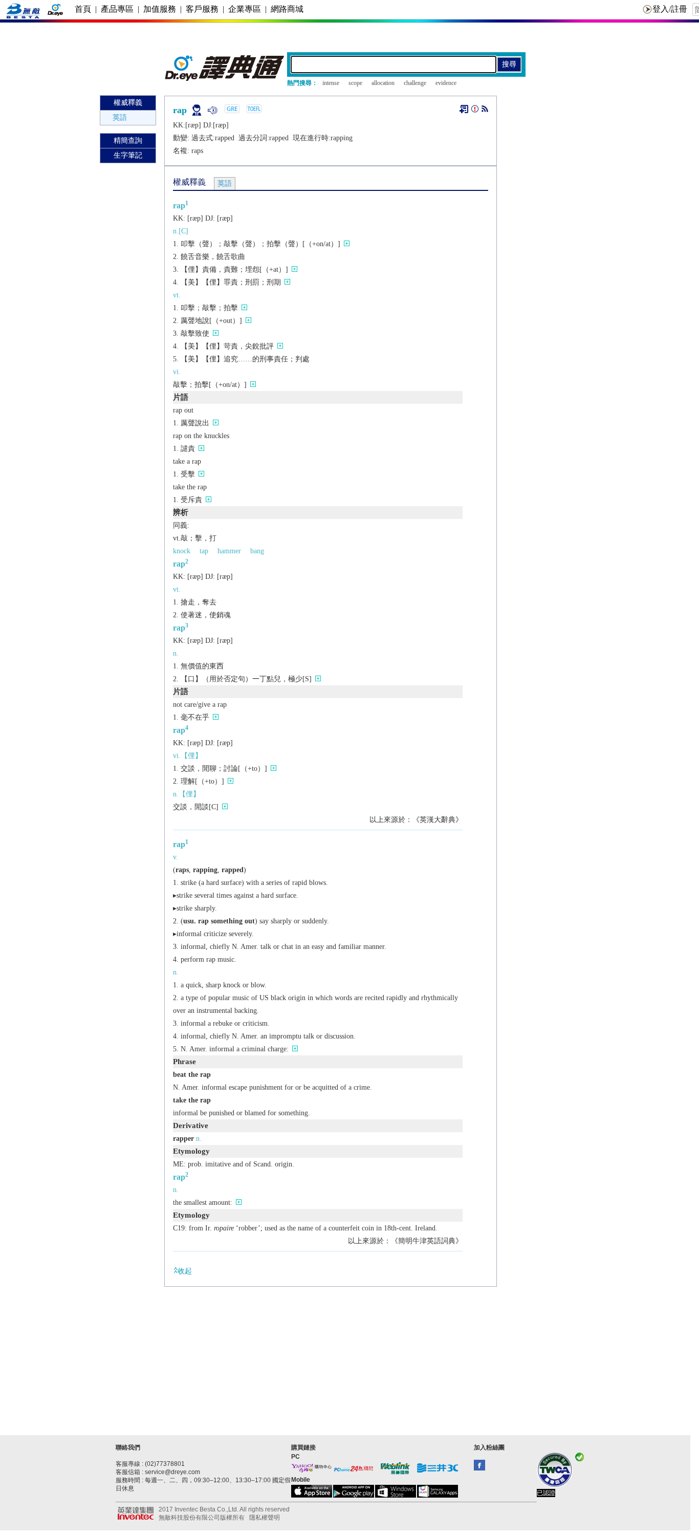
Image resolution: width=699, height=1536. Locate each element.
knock (181, 551)
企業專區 (244, 9)
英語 (120, 117)
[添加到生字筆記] (464, 109)
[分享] (485, 111)
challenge (415, 82)
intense (330, 82)
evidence (445, 82)
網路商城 (287, 9)
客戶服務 (202, 9)
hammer (229, 551)
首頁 (83, 9)
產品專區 (117, 9)
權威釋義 (128, 102)
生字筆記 (128, 155)
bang (257, 551)
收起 (185, 1271)
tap (204, 551)
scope (355, 82)
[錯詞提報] (474, 111)
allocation (383, 82)
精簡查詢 (128, 140)
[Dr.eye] (225, 78)
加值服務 (159, 9)
